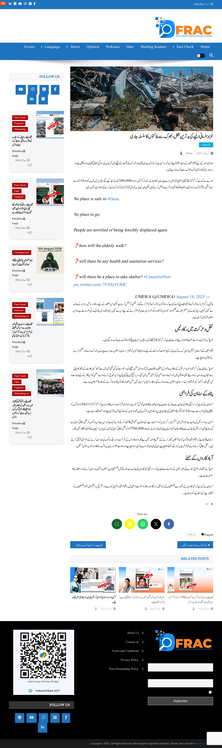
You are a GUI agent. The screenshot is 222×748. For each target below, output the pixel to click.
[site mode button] (200, 56)
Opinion (93, 46)
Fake (16, 191)
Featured (206, 145)
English (54, 67)
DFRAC (192, 535)
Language (52, 46)
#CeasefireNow (157, 277)
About (75, 46)
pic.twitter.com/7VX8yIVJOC (99, 285)
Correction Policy (66, 101)
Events (29, 46)
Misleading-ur (21, 316)
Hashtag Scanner (153, 46)
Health (189, 76)
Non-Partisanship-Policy (66, 89)
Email (209, 676)
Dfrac (189, 153)
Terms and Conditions (125, 651)
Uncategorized (21, 252)
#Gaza (112, 199)
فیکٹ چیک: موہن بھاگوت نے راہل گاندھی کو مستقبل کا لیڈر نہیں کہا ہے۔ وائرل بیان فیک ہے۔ (86, 545)
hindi (55, 57)
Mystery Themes (204, 743)
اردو (58, 76)
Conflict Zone (183, 86)
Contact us (71, 130)
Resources (72, 111)
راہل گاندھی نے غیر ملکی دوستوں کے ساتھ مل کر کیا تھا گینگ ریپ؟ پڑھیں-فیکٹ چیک (142, 599)
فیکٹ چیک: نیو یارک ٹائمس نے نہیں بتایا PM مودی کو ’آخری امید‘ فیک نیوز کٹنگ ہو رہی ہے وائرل (191, 599)
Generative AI (183, 57)
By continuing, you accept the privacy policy (181, 692)
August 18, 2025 (190, 297)
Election (187, 67)
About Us (133, 633)
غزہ (207, 503)
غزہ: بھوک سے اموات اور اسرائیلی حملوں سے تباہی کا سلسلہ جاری (192, 545)
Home (205, 46)
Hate (130, 46)
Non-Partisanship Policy (124, 669)
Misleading (20, 129)
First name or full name (198, 660)
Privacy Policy (130, 660)
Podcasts (113, 46)
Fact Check (185, 46)
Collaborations (68, 120)
